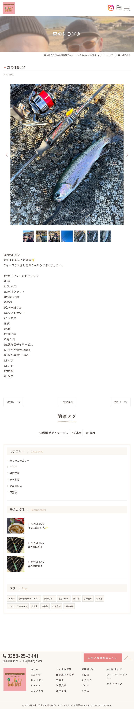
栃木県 (99, 598)
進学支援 (14, 479)
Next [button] (127, 154)
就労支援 (56, 606)
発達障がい (16, 486)
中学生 (13, 467)
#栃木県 (77, 432)
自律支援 (69, 606)
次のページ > (121, 402)
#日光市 (90, 432)
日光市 (11, 598)
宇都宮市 (88, 598)
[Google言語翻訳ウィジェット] (119, 8)
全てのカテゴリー (19, 460)
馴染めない (49, 598)
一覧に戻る (67, 402)
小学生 (34, 606)
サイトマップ (114, 683)
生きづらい (64, 598)
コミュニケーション (17, 606)
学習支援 (14, 473)
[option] (67, 154)
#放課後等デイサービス (53, 432)
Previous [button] (6, 154)
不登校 (13, 492)
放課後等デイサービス (29, 598)
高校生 (45, 606)
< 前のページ (13, 402)
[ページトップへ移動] (127, 657)
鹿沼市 (76, 598)
